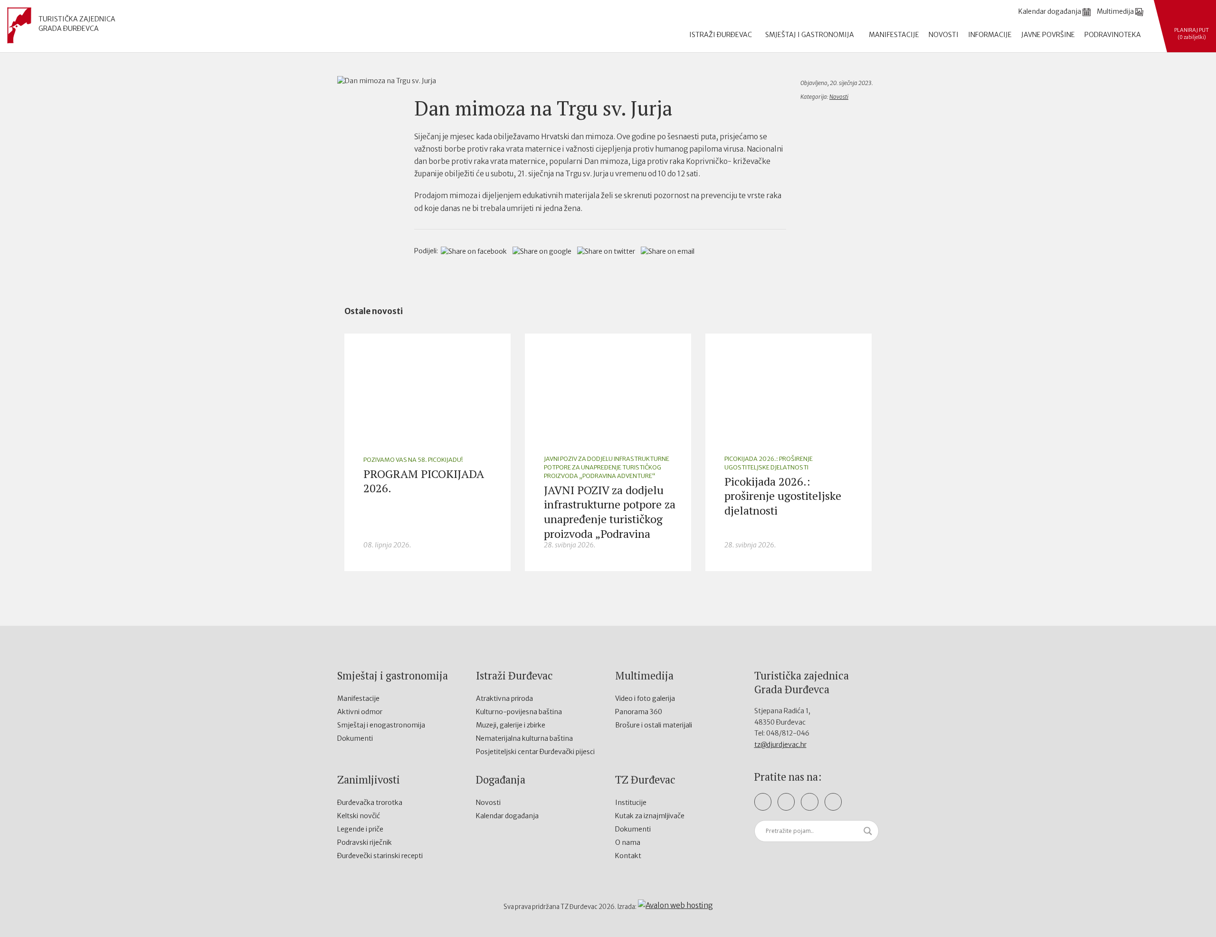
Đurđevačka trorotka (369, 802)
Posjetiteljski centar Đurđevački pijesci (535, 751)
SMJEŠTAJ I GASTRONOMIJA (810, 34)
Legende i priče (360, 829)
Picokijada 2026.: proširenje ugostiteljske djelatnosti (768, 463)
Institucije (630, 802)
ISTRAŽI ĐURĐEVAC (721, 34)
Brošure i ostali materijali (653, 725)
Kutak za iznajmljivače (649, 816)
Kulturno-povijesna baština (519, 712)
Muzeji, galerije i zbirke (510, 725)
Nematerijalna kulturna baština (524, 738)
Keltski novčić (358, 816)
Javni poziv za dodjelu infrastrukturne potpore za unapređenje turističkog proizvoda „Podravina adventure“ (606, 467)
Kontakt (628, 855)
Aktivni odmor (359, 712)
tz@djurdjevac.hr (780, 744)
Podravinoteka (1112, 34)
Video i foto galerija (645, 698)
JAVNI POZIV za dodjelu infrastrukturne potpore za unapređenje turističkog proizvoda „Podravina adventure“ (609, 519)
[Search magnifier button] (867, 831)
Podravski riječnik (364, 842)
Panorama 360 (638, 712)
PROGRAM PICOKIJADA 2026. (423, 481)
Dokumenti (355, 738)
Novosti (944, 34)
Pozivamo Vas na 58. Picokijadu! (413, 459)
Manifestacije (894, 34)
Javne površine (1048, 34)
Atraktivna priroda (504, 698)
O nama (627, 842)
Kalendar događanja (507, 816)
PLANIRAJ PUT (1191, 33)
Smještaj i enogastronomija (381, 725)
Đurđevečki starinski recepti (380, 855)
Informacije (990, 34)
